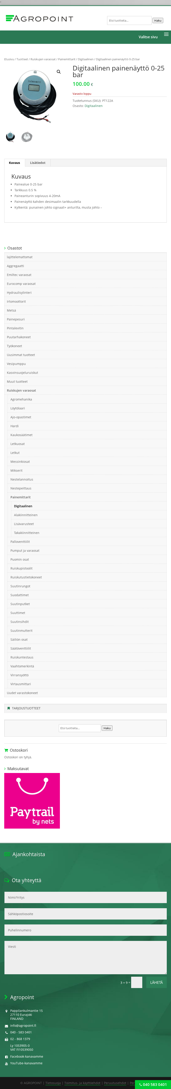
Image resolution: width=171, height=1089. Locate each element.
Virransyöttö (19, 675)
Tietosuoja (53, 1083)
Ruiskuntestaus (21, 657)
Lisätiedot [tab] (37, 163)
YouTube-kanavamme (26, 1063)
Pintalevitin (15, 328)
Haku (157, 20)
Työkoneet (14, 346)
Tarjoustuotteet (26, 708)
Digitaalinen (86, 59)
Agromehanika (21, 399)
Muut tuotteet (17, 381)
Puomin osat (19, 559)
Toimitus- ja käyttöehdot (82, 1083)
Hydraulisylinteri (19, 292)
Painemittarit (66, 59)
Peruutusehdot (115, 1083)
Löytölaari (17, 408)
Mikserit (16, 470)
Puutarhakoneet (19, 337)
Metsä (11, 310)
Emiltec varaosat (19, 275)
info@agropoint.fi (23, 1025)
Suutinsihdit (19, 622)
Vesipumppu (16, 364)
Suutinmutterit (21, 630)
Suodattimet (19, 595)
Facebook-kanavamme (26, 1056)
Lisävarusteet (24, 524)
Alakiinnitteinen (26, 515)
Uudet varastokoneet (22, 693)
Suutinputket (20, 604)
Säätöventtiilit (20, 648)
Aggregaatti (15, 266)
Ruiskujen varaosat (43, 59)
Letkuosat (17, 444)
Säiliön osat (19, 639)
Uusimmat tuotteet (21, 355)
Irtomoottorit (16, 301)
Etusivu (9, 59)
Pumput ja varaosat (24, 550)
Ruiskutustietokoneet (26, 577)
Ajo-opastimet (20, 417)
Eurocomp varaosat (21, 284)
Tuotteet (22, 59)
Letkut (15, 453)
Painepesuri (16, 319)
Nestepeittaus (20, 488)
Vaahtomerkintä (22, 666)
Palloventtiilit (20, 541)
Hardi (14, 426)
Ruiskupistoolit (21, 568)
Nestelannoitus (21, 479)
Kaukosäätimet (21, 435)
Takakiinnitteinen (26, 533)
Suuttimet (17, 613)
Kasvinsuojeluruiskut (22, 372)
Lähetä (156, 982)
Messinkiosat (20, 461)
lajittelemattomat (20, 257)
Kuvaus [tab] (14, 163)
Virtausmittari (20, 684)
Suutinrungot (20, 586)
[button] (59, 72)
